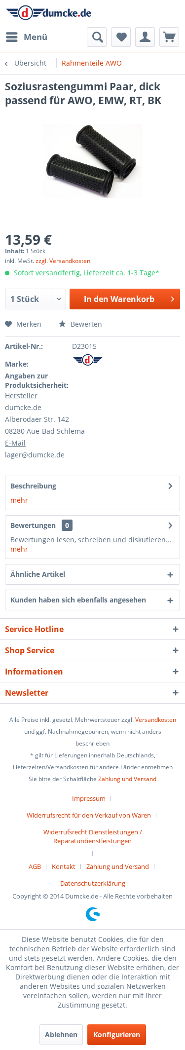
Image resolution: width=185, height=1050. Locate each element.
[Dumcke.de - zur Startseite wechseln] (49, 13)
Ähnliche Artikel (37, 574)
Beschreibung (33, 485)
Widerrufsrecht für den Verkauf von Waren (89, 815)
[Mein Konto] (145, 37)
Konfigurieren (116, 1034)
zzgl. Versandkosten (63, 261)
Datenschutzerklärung (92, 883)
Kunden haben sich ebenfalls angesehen (78, 599)
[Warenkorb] (169, 37)
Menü (35, 36)
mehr (19, 500)
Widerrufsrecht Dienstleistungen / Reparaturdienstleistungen (92, 836)
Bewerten (85, 324)
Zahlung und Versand (127, 779)
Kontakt (63, 866)
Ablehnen (61, 1034)
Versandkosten (155, 719)
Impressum (89, 798)
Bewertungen (33, 525)
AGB (35, 866)
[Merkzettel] (121, 37)
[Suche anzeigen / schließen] (97, 37)
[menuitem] (26, 37)
